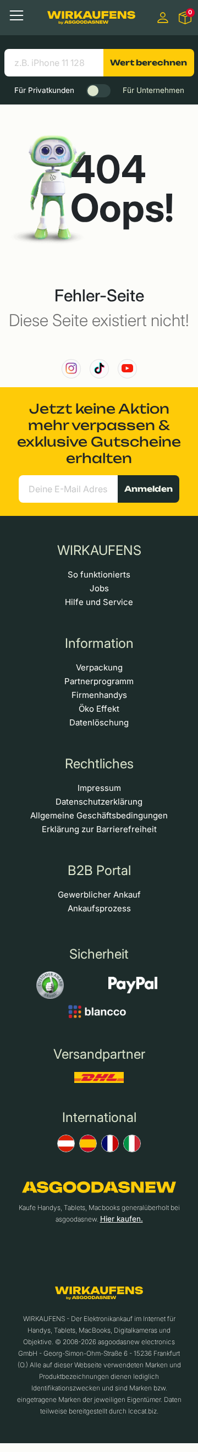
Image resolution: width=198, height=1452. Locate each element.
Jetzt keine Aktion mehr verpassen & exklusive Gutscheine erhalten (99, 433)
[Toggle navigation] (16, 15)
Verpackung (99, 667)
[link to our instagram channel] (71, 368)
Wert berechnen (148, 62)
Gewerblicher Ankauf (99, 894)
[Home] (91, 17)
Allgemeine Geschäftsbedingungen (99, 815)
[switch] (98, 90)
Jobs (99, 588)
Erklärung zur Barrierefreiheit (99, 829)
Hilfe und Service (99, 602)
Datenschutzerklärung (99, 801)
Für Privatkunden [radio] (44, 90)
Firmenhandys (99, 695)
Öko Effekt (99, 708)
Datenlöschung (99, 722)
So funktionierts (99, 574)
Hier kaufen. (121, 1218)
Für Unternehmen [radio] (153, 90)
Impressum (99, 788)
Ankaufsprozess (99, 908)
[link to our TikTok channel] (99, 368)
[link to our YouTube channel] (127, 368)
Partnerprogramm (99, 681)
